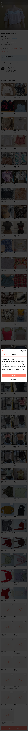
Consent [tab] (5, 354)
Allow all (14, 375)
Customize (13, 379)
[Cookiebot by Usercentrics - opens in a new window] (20, 351)
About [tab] (22, 354)
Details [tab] (14, 354)
